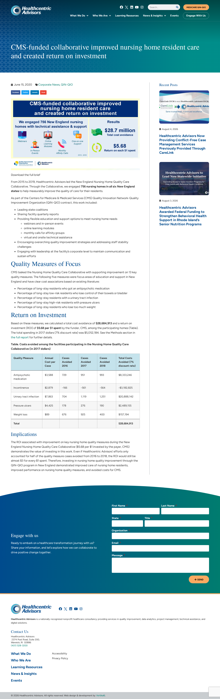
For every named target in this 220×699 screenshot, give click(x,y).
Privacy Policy (60, 658)
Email (115, 543)
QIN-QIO (67, 84)
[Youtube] (136, 7)
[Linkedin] (131, 7)
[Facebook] (121, 7)
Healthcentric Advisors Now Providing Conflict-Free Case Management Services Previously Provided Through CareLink (182, 144)
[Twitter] (126, 7)
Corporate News (49, 84)
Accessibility (59, 653)
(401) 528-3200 (19, 645)
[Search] (177, 7)
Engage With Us (196, 15)
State (115, 518)
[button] (15, 92)
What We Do (77, 15)
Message (117, 555)
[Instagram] (142, 7)
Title (148, 518)
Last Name (168, 505)
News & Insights (153, 15)
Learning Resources (127, 15)
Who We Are (100, 15)
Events (174, 15)
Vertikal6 (100, 695)
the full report (20, 337)
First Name (119, 505)
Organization (120, 530)
